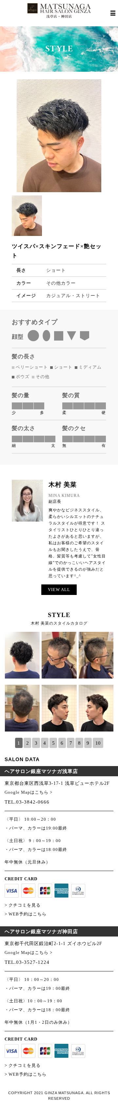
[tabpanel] (59, 685)
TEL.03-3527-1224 (27, 962)
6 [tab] (62, 742)
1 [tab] (18, 742)
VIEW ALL (59, 589)
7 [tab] (70, 742)
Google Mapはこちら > (28, 792)
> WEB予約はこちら (26, 914)
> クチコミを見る (23, 905)
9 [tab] (88, 742)
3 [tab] (36, 742)
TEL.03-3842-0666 (27, 802)
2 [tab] (27, 742)
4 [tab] (44, 742)
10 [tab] (98, 742)
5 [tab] (53, 742)
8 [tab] (79, 742)
